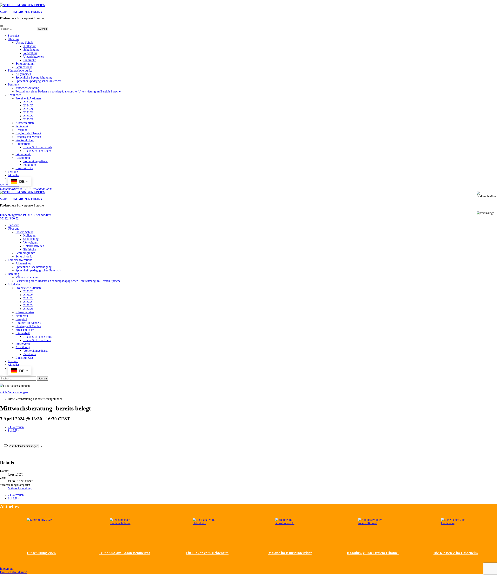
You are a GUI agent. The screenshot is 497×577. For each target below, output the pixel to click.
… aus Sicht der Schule (37, 147)
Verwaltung (30, 53)
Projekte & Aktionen (28, 98)
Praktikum (29, 164)
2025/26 (28, 102)
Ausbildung (23, 157)
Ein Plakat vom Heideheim (207, 553)
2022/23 (28, 112)
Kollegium (29, 46)
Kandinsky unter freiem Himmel (373, 553)
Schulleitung (31, 49)
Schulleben (14, 95)
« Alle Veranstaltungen (14, 392)
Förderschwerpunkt (20, 70)
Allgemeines (23, 74)
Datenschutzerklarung (13, 572)
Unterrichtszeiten (33, 56)
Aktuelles (13, 175)
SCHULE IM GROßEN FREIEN (21, 11)
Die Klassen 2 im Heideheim (456, 553)
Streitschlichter (25, 140)
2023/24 (28, 109)
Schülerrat (22, 126)
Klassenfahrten (25, 122)
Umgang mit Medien (28, 136)
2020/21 (28, 119)
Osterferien (16, 427)
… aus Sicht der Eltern (37, 150)
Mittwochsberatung (27, 88)
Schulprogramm (25, 63)
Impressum (6, 568)
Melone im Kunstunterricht (290, 553)
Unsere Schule (24, 42)
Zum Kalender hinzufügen (23, 446)
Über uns (13, 39)
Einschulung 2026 (41, 553)
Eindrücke (29, 60)
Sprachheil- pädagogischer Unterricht (38, 81)
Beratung (13, 84)
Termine (13, 171)
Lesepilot (21, 129)
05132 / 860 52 (9, 218)
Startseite (13, 35)
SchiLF (13, 430)
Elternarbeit (23, 143)
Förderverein (23, 154)
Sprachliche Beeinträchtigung (34, 77)
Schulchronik (24, 67)
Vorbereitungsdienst (35, 161)
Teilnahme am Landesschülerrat (124, 553)
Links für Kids (24, 168)
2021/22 (28, 115)
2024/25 (28, 105)
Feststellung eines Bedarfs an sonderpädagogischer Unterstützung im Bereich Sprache (68, 91)
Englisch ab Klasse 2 (28, 133)
